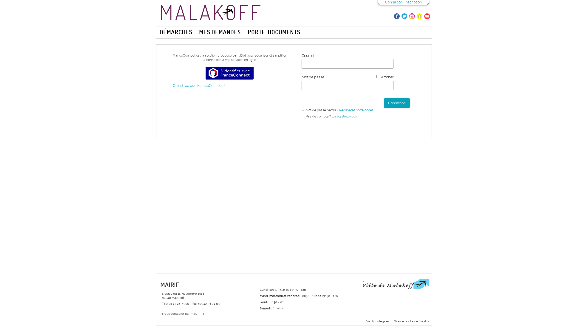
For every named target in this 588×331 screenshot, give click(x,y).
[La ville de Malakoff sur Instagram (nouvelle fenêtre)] (412, 16)
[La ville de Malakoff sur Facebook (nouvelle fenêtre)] (397, 16)
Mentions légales (377, 321)
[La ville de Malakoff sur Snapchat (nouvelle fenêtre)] (419, 16)
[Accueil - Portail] (293, 11)
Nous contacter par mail (179, 313)
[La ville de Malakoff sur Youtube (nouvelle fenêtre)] (427, 16)
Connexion (394, 2)
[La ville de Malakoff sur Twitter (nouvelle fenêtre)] (404, 16)
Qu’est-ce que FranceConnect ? (199, 85)
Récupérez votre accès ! (357, 110)
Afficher (387, 77)
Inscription (413, 2)
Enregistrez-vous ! (345, 116)
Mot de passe (313, 77)
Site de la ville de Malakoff (412, 321)
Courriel (308, 56)
